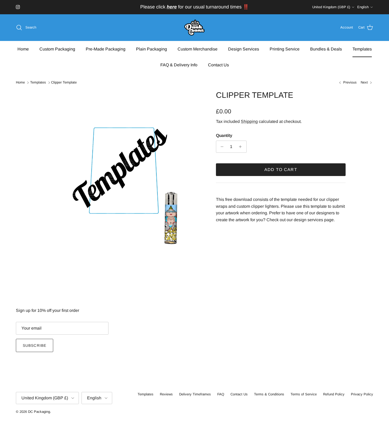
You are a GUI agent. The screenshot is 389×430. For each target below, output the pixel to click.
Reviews (166, 394)
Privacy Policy (362, 394)
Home (23, 49)
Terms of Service (304, 394)
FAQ (220, 394)
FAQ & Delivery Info (178, 64)
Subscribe (34, 345)
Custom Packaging (57, 49)
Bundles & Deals (326, 49)
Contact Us (218, 64)
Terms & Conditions (269, 394)
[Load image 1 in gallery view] (123, 170)
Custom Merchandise (198, 49)
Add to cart (280, 169)
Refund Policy (334, 394)
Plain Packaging (151, 49)
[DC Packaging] (194, 28)
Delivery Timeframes (195, 394)
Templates (362, 49)
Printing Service (285, 49)
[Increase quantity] (241, 146)
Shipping (249, 121)
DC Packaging (39, 412)
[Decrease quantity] (220, 146)
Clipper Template (64, 83)
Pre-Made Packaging (105, 49)
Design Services (243, 49)
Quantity (224, 135)
